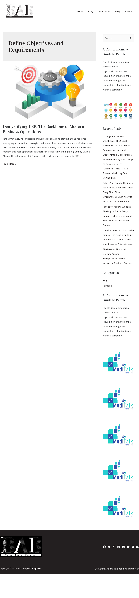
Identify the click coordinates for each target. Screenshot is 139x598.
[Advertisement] (69, 563)
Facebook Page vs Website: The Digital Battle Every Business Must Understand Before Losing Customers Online (117, 216)
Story (90, 11)
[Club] (137, 546)
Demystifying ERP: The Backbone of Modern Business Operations (43, 129)
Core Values (104, 11)
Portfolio (129, 11)
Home (80, 11)
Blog (117, 11)
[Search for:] (118, 38)
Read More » (9, 163)
